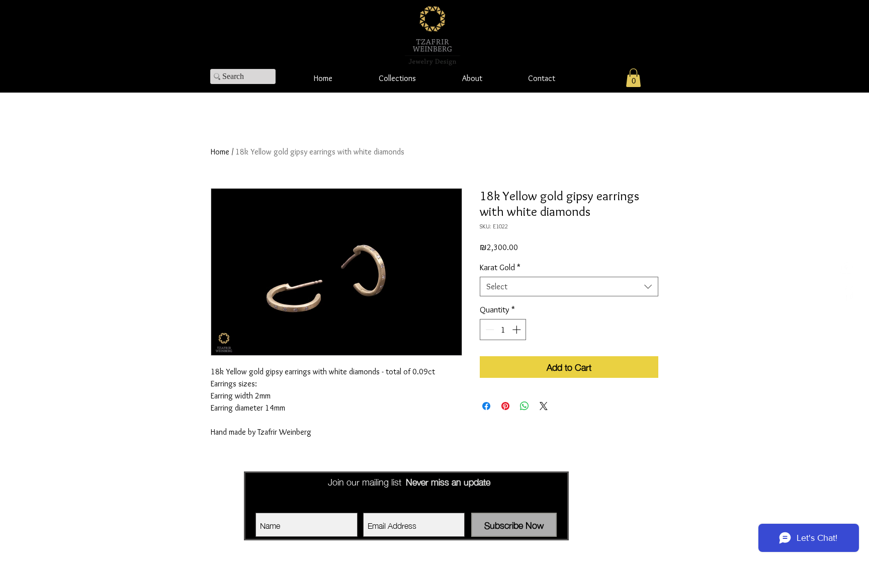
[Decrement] (488, 329)
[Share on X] (544, 406)
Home (220, 151)
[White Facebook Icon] (847, 293)
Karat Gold (500, 267)
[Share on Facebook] (486, 406)
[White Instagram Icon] (847, 268)
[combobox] (569, 286)
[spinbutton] (503, 329)
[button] (633, 77)
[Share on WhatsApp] (524, 406)
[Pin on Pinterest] (505, 406)
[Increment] (517, 329)
